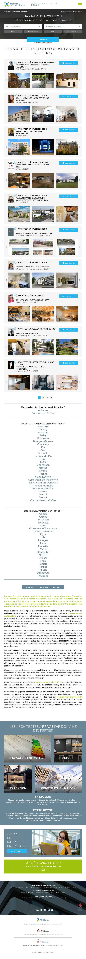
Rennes (75, 887)
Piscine (12, 818)
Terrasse (18, 815)
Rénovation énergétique (46, 813)
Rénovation (29, 813)
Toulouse (38, 887)
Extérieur (44, 802)
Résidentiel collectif (47, 800)
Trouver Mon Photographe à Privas (33, 945)
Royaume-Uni (39, 892)
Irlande (47, 892)
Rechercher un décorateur (71, 12)
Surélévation (63, 813)
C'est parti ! (17, 851)
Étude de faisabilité (53, 818)
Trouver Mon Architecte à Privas (34, 924)
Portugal (57, 892)
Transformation (45, 815)
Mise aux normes (30, 815)
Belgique (24, 892)
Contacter (70, 63)
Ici (43, 870)
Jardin (19, 818)
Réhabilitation (32, 820)
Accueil (7, 12)
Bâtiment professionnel (28, 802)
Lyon (15, 887)
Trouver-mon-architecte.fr (48, 682)
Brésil (63, 892)
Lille (51, 887)
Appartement (31, 800)
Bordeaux (46, 887)
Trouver (43, 39)
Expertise (8, 815)
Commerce (62, 800)
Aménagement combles (50, 820)
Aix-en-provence (30, 887)
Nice (55, 887)
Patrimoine (54, 802)
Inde (52, 892)
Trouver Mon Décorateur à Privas (34, 935)
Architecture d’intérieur (33, 818)
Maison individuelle (16, 800)
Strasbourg (68, 887)
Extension (74, 813)
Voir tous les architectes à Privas (43, 587)
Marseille (20, 887)
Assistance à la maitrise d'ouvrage (67, 815)
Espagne (30, 892)
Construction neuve (14, 813)
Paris (10, 887)
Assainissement (70, 818)
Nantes (61, 887)
